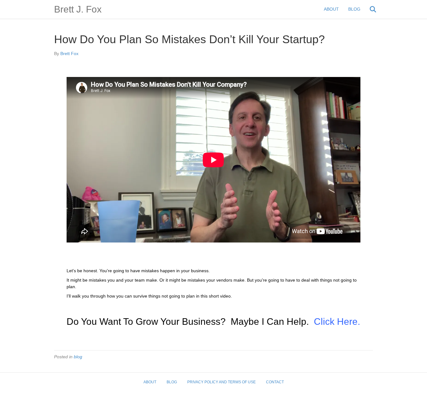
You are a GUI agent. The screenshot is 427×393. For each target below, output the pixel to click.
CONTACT (275, 382)
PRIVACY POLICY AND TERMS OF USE (221, 382)
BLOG (354, 9)
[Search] (369, 9)
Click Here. (337, 321)
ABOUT (331, 9)
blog (78, 356)
